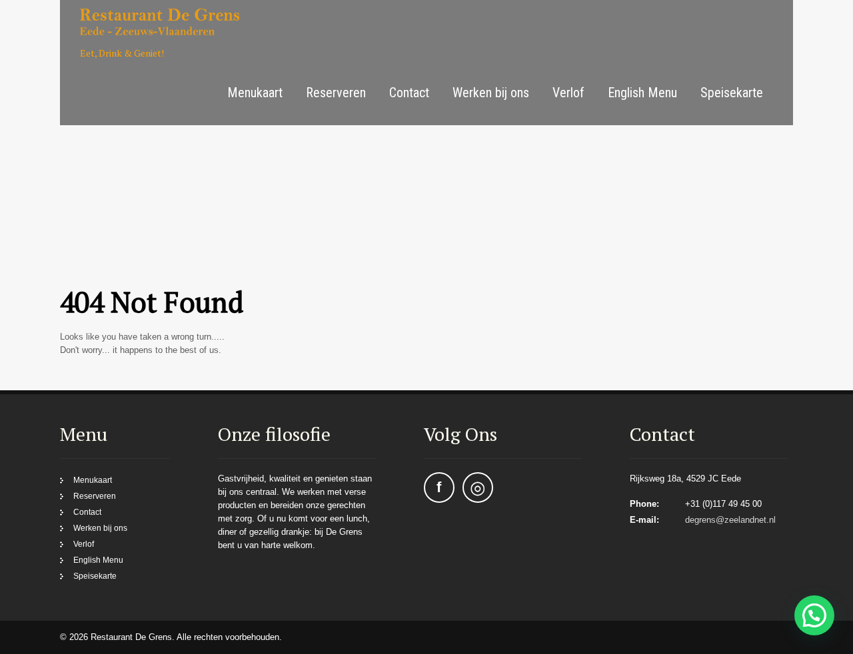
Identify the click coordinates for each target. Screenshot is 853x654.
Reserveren (336, 93)
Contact (409, 93)
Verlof (568, 93)
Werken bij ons (490, 93)
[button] (814, 615)
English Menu (642, 93)
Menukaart (255, 93)
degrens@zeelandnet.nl (730, 520)
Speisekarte (731, 93)
